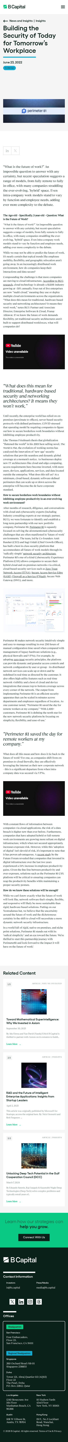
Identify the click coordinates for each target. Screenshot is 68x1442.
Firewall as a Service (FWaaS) (29, 576)
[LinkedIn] (21, 1302)
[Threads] (39, 1302)
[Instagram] (30, 1302)
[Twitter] (12, 1302)
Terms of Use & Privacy (50, 1431)
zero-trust (19, 659)
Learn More (13, 1044)
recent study (44, 854)
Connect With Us (34, 1237)
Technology (9, 68)
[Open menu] (63, 7)
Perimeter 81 (37, 527)
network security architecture (39, 553)
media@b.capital (45, 1287)
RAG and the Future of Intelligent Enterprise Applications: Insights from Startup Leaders (30, 1096)
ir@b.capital (13, 1287)
